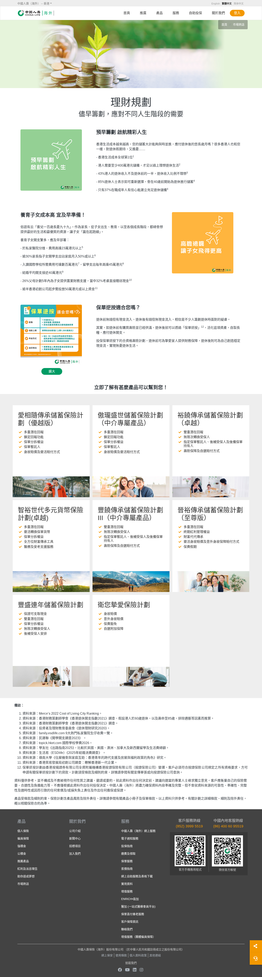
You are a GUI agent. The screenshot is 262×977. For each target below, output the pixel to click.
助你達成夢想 (26, 876)
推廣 (143, 13)
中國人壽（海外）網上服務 (138, 831)
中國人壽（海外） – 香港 (33, 3)
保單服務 (127, 861)
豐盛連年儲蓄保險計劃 (50, 605)
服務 (176, 13)
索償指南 (127, 868)
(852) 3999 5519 (189, 826)
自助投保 (195, 13)
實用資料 (127, 883)
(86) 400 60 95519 (228, 826)
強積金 (21, 846)
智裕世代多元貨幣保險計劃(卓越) (50, 514)
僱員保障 (23, 838)
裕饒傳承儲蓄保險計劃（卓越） (210, 419)
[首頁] (35, 13)
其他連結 (155, 955)
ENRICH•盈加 (130, 899)
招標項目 (75, 846)
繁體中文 (227, 3)
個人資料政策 (138, 955)
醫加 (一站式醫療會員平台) (138, 906)
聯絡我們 (127, 929)
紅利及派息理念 (27, 868)
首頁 (126, 13)
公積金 (21, 853)
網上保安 (107, 955)
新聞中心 (75, 838)
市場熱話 (238, 24)
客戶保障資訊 (129, 921)
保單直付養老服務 (132, 914)
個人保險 (23, 831)
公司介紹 (75, 831)
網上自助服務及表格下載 (137, 876)
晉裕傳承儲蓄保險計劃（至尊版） (210, 514)
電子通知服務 (129, 838)
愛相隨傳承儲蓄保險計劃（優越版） (50, 419)
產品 (159, 13)
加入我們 (75, 853)
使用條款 (121, 955)
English (215, 3)
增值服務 (127, 891)
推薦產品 (23, 861)
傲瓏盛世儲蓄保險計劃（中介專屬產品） (130, 419)
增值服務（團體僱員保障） (138, 936)
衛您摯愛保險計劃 (124, 605)
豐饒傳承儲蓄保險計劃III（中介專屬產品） (130, 514)
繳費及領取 (128, 853)
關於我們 (218, 13)
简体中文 (239, 3)
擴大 (52, 371)
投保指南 (127, 846)
